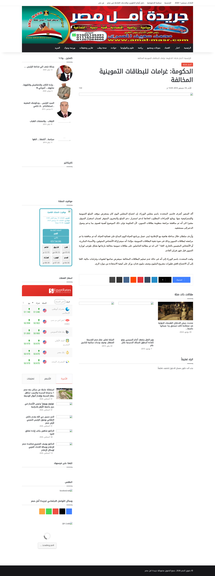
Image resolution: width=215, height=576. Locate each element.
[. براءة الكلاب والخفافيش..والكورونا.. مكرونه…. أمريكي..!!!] (64, 91)
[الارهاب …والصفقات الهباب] (64, 128)
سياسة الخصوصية (154, 3)
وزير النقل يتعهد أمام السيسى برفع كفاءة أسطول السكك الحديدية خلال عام (137, 342)
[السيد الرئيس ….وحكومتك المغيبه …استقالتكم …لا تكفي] (64, 110)
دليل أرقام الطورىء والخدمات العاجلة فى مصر (125, 3)
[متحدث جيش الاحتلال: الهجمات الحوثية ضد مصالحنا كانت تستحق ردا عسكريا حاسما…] (175, 311)
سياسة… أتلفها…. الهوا (43, 139)
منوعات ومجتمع (153, 48)
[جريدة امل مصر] (107, 25)
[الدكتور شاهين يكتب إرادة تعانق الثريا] (64, 434)
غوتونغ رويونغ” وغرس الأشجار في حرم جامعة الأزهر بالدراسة (39, 405)
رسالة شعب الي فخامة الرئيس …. (39, 67)
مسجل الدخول (175, 368)
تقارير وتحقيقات (86, 48)
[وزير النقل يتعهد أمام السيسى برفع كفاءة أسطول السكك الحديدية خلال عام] (136, 319)
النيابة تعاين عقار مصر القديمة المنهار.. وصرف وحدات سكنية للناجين (97, 341)
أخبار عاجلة (178, 58)
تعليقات (30, 379)
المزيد (57, 48)
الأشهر (47, 379)
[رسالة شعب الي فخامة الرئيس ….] (64, 73)
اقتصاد (167, 48)
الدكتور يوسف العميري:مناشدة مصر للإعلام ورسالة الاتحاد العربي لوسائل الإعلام (38, 447)
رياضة (140, 48)
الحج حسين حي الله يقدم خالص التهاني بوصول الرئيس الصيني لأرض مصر (40, 420)
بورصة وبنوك (69, 48)
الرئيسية (167, 3)
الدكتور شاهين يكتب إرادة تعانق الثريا (39, 432)
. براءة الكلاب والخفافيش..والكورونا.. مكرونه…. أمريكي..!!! (38, 86)
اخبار (178, 48)
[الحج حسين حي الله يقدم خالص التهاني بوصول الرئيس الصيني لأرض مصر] (64, 420)
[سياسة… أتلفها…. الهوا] (64, 146)
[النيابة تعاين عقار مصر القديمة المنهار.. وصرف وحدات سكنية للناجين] (96, 319)
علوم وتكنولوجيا (127, 48)
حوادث (113, 48)
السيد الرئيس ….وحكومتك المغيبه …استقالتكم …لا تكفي (39, 104)
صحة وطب (102, 48)
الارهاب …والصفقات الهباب (42, 121)
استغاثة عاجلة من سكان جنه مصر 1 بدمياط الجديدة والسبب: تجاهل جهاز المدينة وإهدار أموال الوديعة (39, 393)
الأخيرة (64, 379)
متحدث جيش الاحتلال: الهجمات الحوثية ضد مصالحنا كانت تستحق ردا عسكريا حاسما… (175, 326)
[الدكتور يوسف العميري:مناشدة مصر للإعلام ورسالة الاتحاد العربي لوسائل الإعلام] (64, 447)
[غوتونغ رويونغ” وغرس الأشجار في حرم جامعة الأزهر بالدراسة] (64, 407)
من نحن (101, 3)
